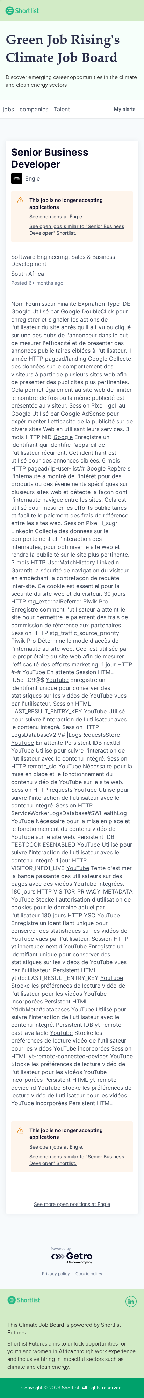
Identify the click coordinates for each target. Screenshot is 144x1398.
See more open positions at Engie (72, 1204)
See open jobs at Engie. (56, 216)
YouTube (33, 672)
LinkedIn (22, 531)
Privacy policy (56, 1273)
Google (20, 311)
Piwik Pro (95, 601)
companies (34, 109)
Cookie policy (88, 1273)
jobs (8, 109)
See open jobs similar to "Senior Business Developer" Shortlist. (76, 229)
